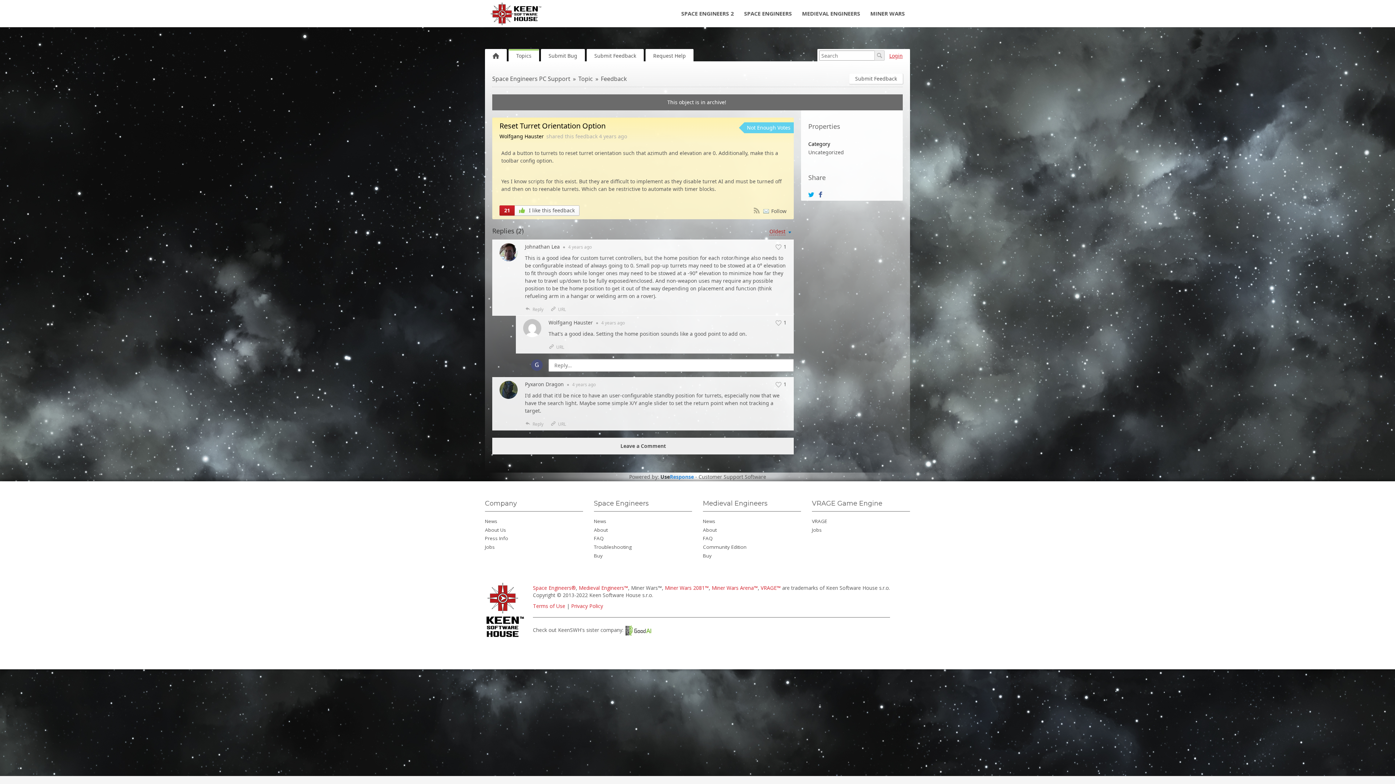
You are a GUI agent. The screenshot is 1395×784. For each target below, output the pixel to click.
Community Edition (725, 547)
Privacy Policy (587, 606)
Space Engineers (768, 13)
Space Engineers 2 (707, 13)
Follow (779, 211)
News (491, 521)
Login (896, 55)
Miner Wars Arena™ (735, 587)
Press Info (496, 538)
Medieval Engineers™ (603, 587)
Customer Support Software (732, 476)
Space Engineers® (554, 587)
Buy (598, 555)
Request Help (669, 55)
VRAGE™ (771, 587)
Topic (585, 79)
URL (562, 309)
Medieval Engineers (831, 13)
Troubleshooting (613, 547)
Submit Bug (563, 55)
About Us (495, 530)
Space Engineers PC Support (531, 79)
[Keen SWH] (506, 637)
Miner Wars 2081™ (687, 587)
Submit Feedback (615, 55)
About (601, 530)
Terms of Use (549, 606)
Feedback (614, 79)
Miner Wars (887, 13)
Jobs (490, 547)
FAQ (599, 538)
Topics (523, 55)
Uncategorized (826, 152)
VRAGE (819, 521)
